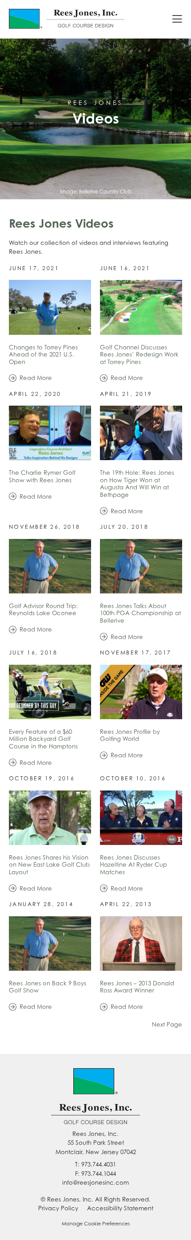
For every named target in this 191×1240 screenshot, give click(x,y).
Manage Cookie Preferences (96, 1224)
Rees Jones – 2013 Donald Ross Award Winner (137, 987)
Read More (36, 377)
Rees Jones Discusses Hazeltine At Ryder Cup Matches (133, 865)
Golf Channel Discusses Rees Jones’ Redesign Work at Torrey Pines (139, 354)
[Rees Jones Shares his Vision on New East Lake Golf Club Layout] (50, 817)
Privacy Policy (58, 1208)
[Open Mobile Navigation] (177, 19)
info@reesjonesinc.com (95, 1182)
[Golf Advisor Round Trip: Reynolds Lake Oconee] (50, 566)
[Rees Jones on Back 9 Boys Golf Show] (50, 943)
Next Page (167, 1024)
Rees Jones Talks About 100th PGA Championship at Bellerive (140, 613)
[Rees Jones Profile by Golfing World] (141, 692)
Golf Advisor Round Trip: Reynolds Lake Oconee (43, 609)
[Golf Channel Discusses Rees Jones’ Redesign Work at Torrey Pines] (141, 307)
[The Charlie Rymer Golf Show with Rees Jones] (50, 433)
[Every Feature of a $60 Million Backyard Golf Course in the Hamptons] (50, 692)
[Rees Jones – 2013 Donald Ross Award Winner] (141, 943)
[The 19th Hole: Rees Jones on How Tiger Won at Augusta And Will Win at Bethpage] (141, 433)
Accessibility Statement (120, 1208)
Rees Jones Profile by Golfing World (130, 735)
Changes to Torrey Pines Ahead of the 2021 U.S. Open (43, 354)
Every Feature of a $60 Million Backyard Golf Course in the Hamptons (43, 739)
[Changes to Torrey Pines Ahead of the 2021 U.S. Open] (50, 307)
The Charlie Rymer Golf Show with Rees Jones (42, 476)
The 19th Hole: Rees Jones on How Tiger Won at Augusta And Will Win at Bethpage (137, 483)
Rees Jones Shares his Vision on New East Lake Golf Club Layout (49, 865)
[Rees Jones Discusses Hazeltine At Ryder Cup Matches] (141, 817)
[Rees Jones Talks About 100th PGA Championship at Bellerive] (141, 566)
